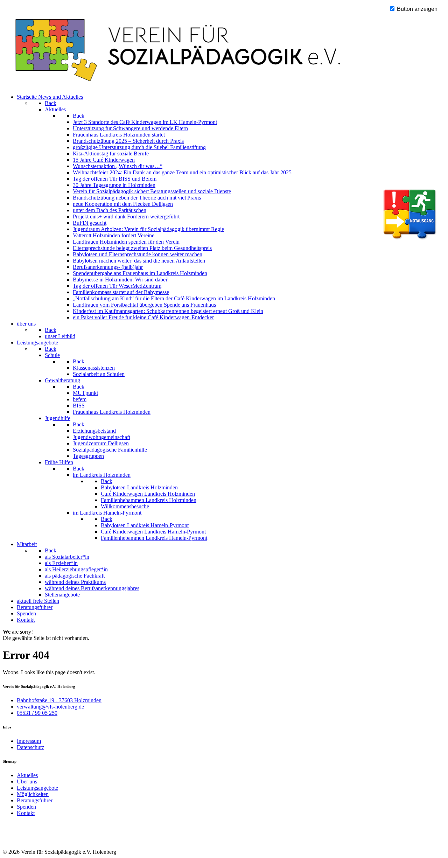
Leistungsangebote (37, 788)
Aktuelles (27, 775)
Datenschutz (30, 747)
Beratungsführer (34, 800)
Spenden (26, 807)
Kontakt (26, 813)
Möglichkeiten (33, 794)
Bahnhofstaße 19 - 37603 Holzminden (59, 700)
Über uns (27, 781)
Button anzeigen (417, 9)
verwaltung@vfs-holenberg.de (50, 707)
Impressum (29, 741)
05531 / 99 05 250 (37, 713)
